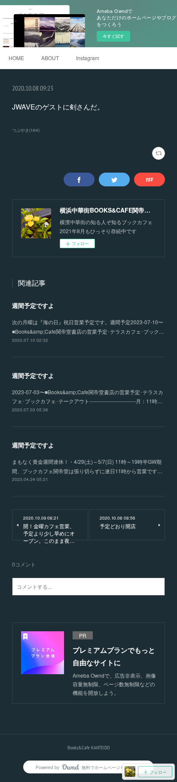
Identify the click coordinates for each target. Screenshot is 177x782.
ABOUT (50, 57)
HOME (16, 57)
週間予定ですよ (33, 305)
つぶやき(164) (26, 130)
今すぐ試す (113, 36)
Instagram (87, 57)
